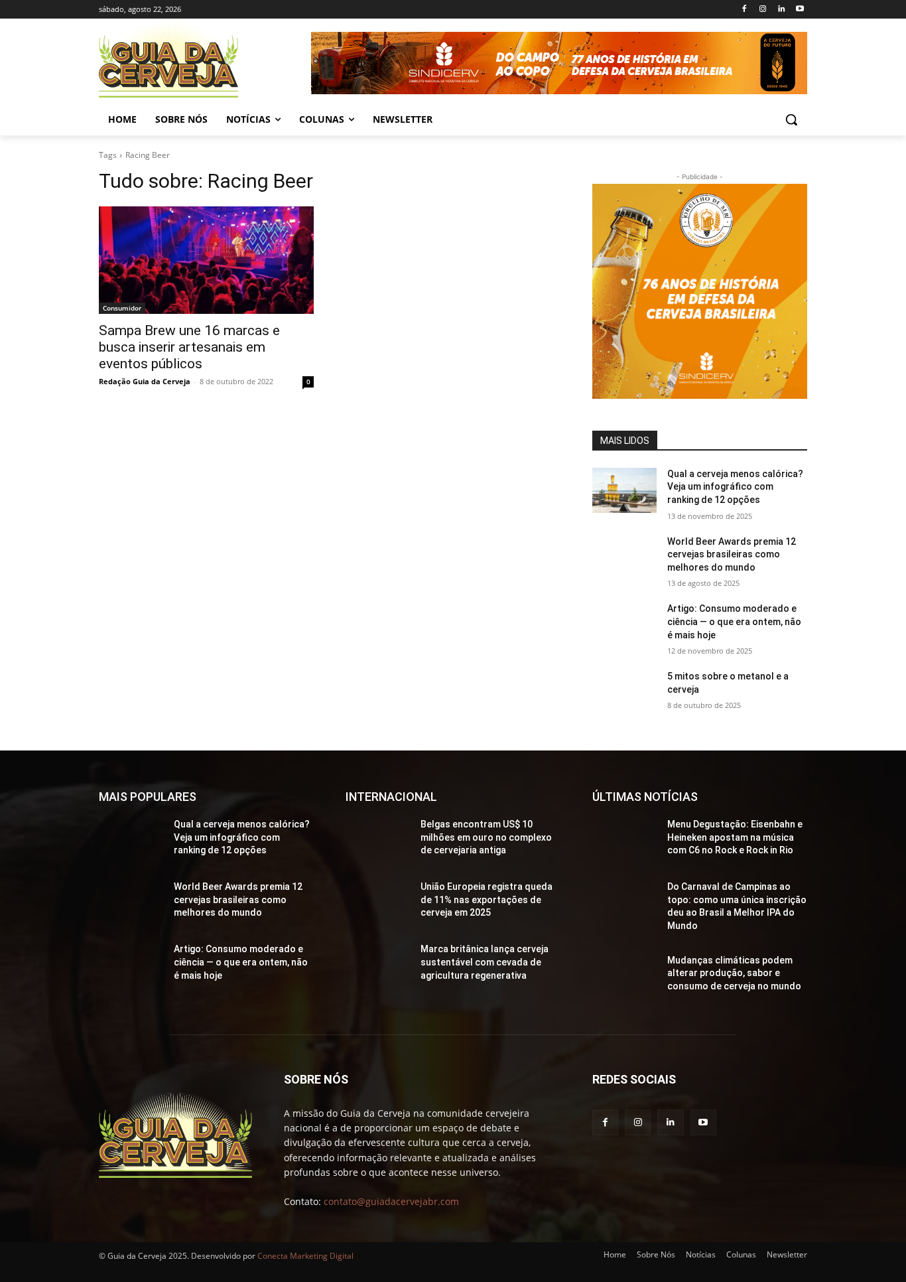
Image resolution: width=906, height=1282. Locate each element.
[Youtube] (799, 9)
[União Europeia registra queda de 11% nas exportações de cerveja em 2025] (378, 903)
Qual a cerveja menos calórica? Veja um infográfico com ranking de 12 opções (735, 486)
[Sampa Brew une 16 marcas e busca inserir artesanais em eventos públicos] (206, 260)
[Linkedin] (781, 9)
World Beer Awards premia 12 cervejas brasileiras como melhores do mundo (731, 554)
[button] (791, 119)
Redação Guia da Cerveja (144, 381)
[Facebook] (744, 9)
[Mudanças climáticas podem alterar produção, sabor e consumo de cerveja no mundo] (624, 976)
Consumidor (122, 308)
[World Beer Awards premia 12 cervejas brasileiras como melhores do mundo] (624, 558)
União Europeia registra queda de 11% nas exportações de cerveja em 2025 (486, 899)
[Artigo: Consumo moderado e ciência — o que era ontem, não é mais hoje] (624, 625)
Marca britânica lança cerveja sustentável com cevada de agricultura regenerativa (485, 962)
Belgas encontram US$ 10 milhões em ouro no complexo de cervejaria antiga (486, 837)
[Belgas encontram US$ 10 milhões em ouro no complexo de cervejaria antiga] (378, 840)
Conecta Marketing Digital (305, 1255)
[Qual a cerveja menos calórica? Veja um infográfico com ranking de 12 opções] (624, 490)
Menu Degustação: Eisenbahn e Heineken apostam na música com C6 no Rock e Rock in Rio (735, 837)
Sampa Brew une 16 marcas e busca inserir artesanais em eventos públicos (189, 347)
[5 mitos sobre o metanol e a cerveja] (624, 692)
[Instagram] (763, 9)
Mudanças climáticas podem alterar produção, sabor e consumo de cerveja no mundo (734, 973)
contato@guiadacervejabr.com (391, 1201)
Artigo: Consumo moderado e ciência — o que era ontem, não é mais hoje (734, 621)
